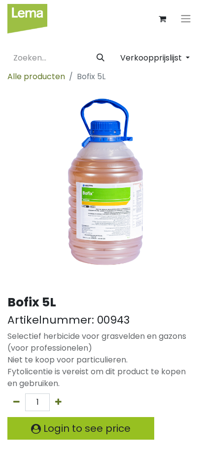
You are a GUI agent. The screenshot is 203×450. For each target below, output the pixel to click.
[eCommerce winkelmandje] (162, 19)
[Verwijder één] (16, 402)
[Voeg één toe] (58, 402)
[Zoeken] (100, 58)
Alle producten (36, 76)
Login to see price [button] (86, 428)
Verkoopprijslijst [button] (152, 57)
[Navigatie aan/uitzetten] (186, 19)
